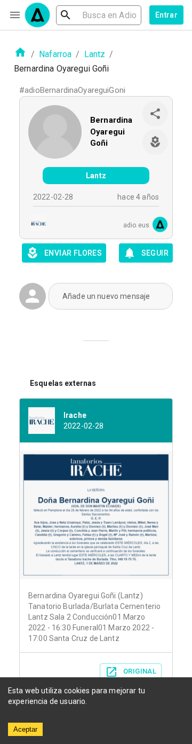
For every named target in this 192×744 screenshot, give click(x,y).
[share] (155, 113)
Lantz (95, 54)
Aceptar (25, 729)
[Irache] (35, 224)
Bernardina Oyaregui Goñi (111, 131)
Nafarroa (55, 54)
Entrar (166, 15)
